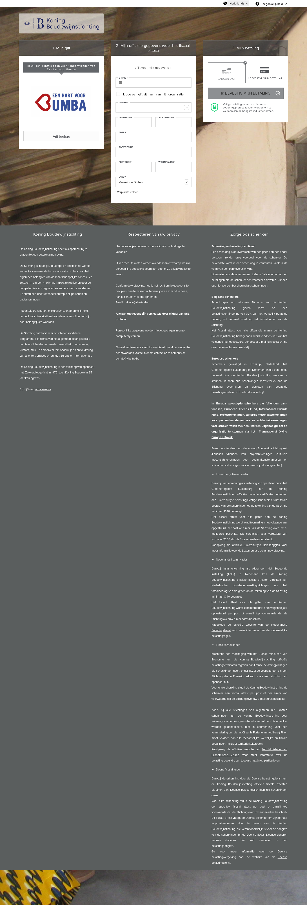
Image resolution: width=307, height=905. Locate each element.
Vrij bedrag (61, 136)
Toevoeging (126, 147)
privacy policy (179, 269)
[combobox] (153, 107)
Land (122, 177)
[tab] (61, 67)
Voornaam (126, 117)
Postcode (125, 162)
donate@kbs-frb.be (127, 358)
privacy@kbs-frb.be (136, 302)
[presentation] (61, 67)
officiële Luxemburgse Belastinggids (256, 545)
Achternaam (167, 117)
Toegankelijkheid (272, 4)
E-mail (123, 78)
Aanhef (124, 102)
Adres (123, 132)
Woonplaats (166, 162)
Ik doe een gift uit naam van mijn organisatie (153, 94)
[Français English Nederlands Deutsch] (238, 3)
